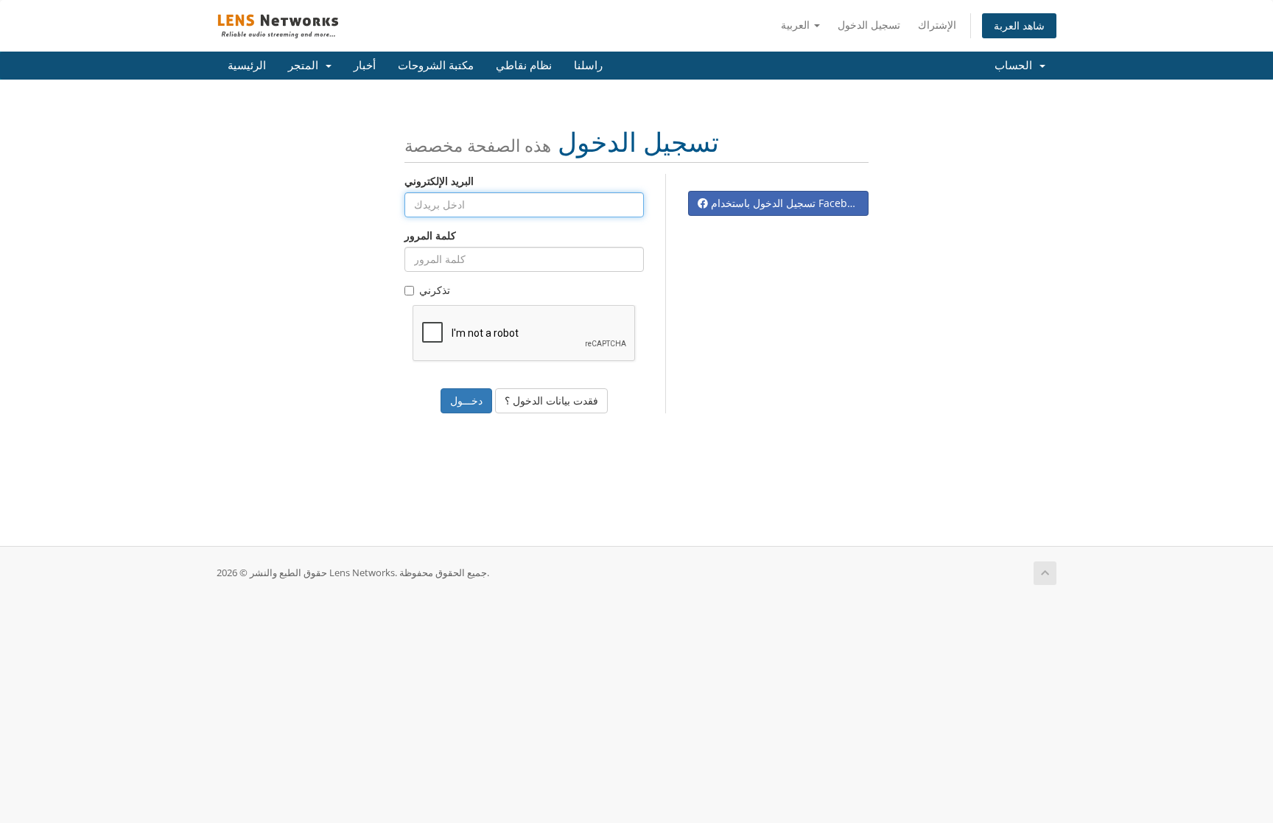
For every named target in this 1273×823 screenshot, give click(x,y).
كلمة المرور (430, 235)
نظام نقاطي (524, 65)
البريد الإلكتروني (439, 181)
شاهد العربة (1019, 25)
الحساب (1016, 65)
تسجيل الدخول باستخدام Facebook (786, 203)
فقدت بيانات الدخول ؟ (551, 400)
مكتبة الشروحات (436, 65)
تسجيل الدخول (869, 25)
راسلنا (588, 65)
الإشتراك (937, 25)
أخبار (365, 65)
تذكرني (434, 290)
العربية (797, 25)
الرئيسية (247, 65)
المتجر (306, 65)
